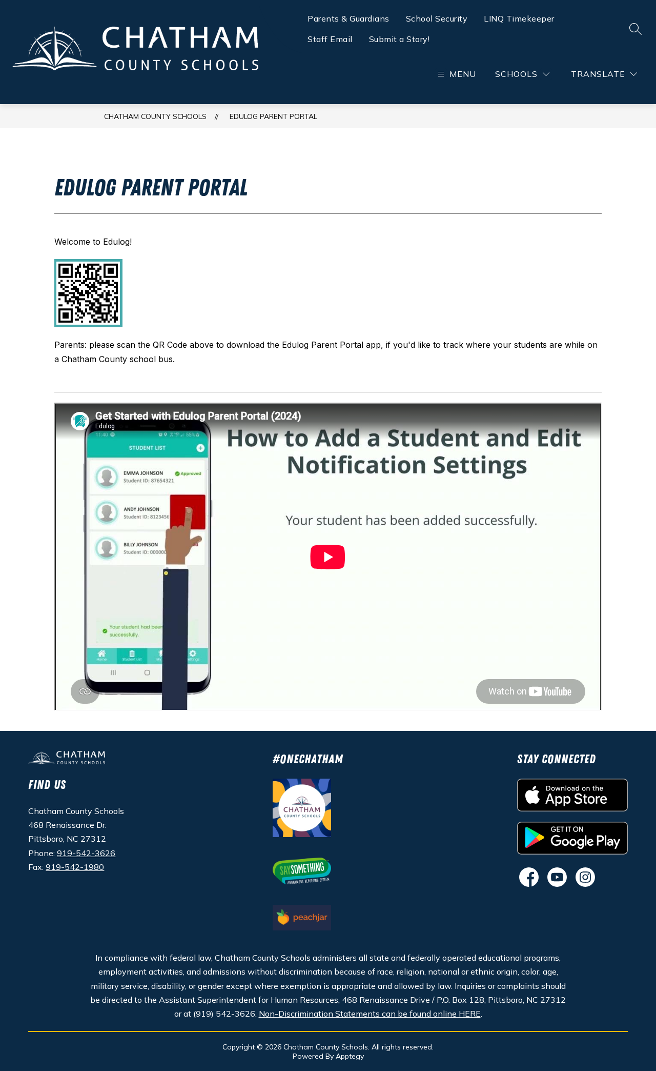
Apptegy (350, 1056)
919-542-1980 (75, 867)
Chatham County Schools (155, 116)
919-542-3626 (86, 853)
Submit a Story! (399, 39)
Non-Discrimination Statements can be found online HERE (370, 1013)
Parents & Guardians (348, 18)
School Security (437, 18)
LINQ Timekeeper (519, 18)
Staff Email (330, 39)
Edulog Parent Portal (273, 116)
